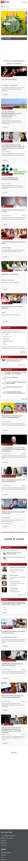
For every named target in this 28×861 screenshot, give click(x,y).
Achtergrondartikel (10, 476)
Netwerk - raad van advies (7, 838)
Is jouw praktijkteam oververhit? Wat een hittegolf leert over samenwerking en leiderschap (11, 20)
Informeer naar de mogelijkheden (14, 63)
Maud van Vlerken (15, 581)
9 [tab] (23, 33)
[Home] (5, 1)
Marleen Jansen (14, 575)
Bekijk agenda (22, 365)
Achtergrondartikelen (6, 852)
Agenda (7, 75)
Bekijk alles (24, 398)
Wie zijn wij (4, 845)
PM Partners (4, 842)
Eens (5, 607)
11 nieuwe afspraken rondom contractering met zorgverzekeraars (15, 392)
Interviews (3, 859)
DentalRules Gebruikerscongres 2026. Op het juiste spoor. (15, 360)
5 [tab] (17, 33)
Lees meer (7, 26)
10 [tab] (24, 33)
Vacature (7, 174)
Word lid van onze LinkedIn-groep (16, 557)
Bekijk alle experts (21, 595)
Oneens (5, 609)
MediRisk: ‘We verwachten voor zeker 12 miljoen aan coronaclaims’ (16, 373)
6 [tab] (18, 33)
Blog (6, 444)
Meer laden (14, 752)
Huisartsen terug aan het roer (14, 387)
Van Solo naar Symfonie (9, 79)
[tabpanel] (14, 23)
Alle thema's (5, 6)
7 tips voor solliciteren (12, 377)
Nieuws (7, 108)
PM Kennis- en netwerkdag (10, 274)
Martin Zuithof (14, 588)
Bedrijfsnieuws (9, 206)
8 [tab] (21, 33)
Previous (3, 21)
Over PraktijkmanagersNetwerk (8, 835)
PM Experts (3, 840)
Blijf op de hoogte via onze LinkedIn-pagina (14, 553)
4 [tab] (15, 33)
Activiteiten (3, 854)
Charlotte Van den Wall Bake (17, 567)
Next (25, 21)
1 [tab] (11, 33)
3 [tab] (14, 33)
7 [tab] (20, 33)
